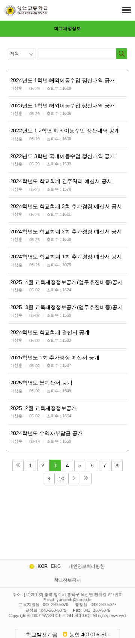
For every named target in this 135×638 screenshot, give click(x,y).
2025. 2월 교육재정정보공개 (43, 408)
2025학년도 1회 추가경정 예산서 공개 (54, 357)
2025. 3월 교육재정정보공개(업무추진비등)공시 (66, 307)
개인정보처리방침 (87, 566)
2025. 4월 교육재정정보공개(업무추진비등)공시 (66, 282)
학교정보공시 (67, 580)
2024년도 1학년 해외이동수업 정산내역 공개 (62, 80)
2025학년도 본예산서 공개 (41, 383)
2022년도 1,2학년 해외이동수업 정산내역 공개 (65, 131)
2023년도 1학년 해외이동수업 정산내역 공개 (62, 105)
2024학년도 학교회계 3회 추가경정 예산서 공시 (66, 206)
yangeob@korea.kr (74, 599)
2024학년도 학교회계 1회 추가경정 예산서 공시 (66, 257)
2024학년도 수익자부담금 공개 (46, 433)
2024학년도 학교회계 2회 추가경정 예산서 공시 (66, 231)
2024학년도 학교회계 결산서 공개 (50, 332)
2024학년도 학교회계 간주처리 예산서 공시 (61, 181)
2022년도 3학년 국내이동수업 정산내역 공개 (62, 156)
